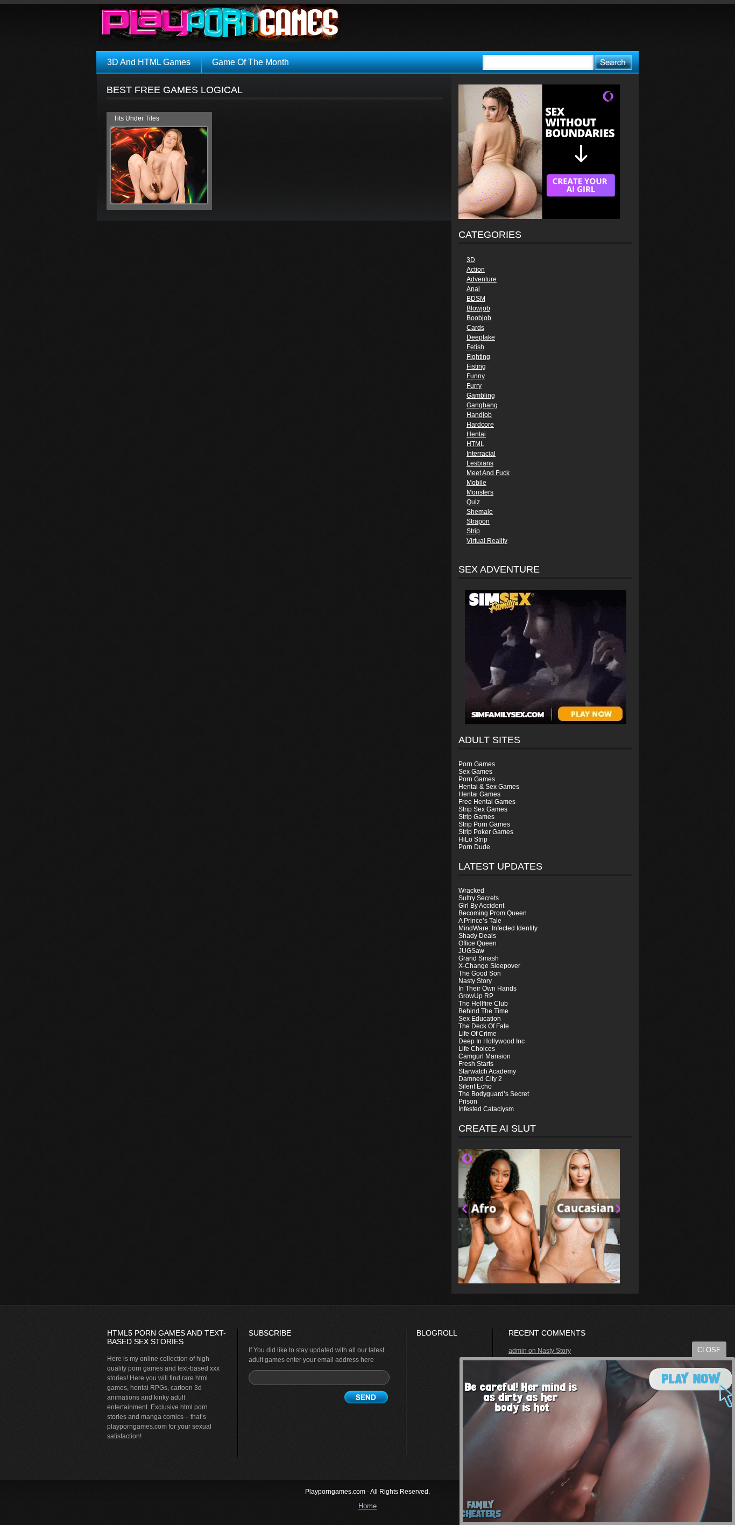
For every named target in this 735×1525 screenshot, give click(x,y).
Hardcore (480, 424)
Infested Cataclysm (486, 1109)
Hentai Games (479, 794)
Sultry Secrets (478, 898)
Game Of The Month (250, 62)
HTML (475, 444)
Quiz (473, 502)
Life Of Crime (477, 1033)
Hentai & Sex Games (488, 786)
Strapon (478, 521)
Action (476, 269)
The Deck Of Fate (483, 1026)
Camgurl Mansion (484, 1056)
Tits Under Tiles (136, 118)
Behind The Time (483, 1011)
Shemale (480, 512)
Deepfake (481, 337)
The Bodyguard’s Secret (493, 1094)
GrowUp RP (475, 996)
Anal (473, 289)
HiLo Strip (472, 839)
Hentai (476, 434)
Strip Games (476, 817)
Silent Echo (475, 1086)
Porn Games (476, 764)
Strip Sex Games (482, 809)
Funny (476, 376)
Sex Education (479, 1018)
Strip (473, 531)
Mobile (476, 482)
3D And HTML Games (148, 62)
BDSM (476, 298)
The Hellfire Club (483, 1003)
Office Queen (477, 943)
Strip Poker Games (485, 832)
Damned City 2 (480, 1079)
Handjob (479, 415)
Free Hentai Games (486, 802)
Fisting (476, 366)
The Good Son (479, 973)
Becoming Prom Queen (492, 913)
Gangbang (482, 405)
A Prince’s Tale (479, 920)
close (709, 1350)
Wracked (471, 890)
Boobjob (479, 318)
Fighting (478, 357)
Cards (475, 327)
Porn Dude (474, 847)
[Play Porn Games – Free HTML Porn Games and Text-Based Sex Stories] (220, 23)
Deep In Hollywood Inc (491, 1041)
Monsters (480, 492)
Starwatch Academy (487, 1071)
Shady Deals (477, 936)
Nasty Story (475, 981)
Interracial (481, 453)
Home (367, 1506)
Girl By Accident (481, 905)
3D (471, 260)
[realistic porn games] (539, 217)
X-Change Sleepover (489, 966)
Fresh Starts (475, 1064)
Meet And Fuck (488, 473)
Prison (467, 1101)
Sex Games (475, 771)
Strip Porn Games (484, 824)
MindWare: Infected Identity (498, 928)
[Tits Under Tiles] (159, 201)
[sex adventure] (545, 657)
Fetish (475, 347)
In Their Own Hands (487, 988)
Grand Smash (478, 958)
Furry (474, 386)
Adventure (482, 279)
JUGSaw (471, 951)
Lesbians (480, 463)
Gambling (481, 395)
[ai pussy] (539, 1281)
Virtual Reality (487, 541)
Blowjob (478, 308)
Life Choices (476, 1049)
